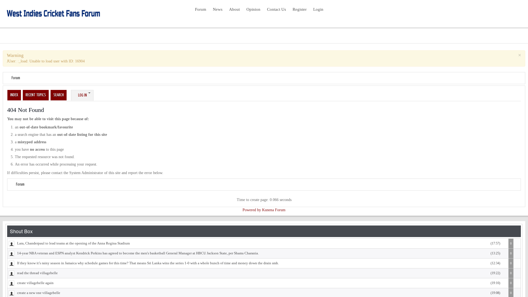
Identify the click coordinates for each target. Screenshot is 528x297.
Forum (16, 78)
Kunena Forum (273, 210)
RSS (518, 13)
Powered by (252, 210)
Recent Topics (36, 95)
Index (14, 95)
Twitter (509, 13)
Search (58, 95)
